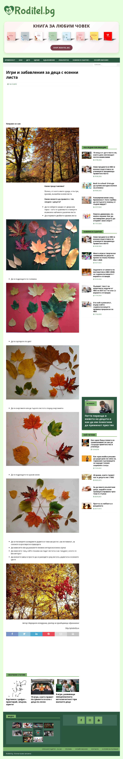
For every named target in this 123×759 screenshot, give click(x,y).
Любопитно (63, 60)
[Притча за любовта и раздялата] (86, 506)
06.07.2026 (98, 263)
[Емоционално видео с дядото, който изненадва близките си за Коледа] (48, 725)
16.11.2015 (13, 84)
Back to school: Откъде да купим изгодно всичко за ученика (105, 185)
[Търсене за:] (105, 64)
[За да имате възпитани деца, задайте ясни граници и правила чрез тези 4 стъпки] (86, 488)
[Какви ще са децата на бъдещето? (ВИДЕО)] (38, 725)
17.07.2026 (98, 223)
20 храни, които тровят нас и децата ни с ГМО (103, 476)
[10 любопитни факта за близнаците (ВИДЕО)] (38, 732)
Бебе (20, 60)
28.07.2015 (98, 508)
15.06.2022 (98, 468)
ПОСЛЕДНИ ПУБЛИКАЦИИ (95, 147)
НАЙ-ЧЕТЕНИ (89, 435)
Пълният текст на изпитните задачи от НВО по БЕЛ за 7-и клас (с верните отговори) (104, 289)
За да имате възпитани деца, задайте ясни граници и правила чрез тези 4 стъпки (104, 490)
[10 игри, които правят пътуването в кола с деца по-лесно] (42, 687)
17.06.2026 (98, 295)
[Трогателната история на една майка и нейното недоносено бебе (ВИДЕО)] (17, 725)
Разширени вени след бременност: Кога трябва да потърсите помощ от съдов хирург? (104, 200)
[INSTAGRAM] (89, 720)
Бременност (10, 60)
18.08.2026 (98, 176)
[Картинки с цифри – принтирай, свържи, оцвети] (17, 688)
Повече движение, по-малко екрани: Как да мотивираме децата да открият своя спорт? (104, 217)
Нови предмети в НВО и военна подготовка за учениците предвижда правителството (104, 170)
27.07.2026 (98, 207)
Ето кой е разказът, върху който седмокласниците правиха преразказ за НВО (103, 307)
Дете (28, 60)
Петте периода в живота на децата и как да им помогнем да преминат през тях (99, 420)
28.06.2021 (98, 496)
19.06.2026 (98, 279)
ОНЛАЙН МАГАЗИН (101, 60)
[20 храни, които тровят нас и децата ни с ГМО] (86, 477)
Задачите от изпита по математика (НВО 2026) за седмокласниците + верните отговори (104, 273)
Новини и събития (81, 60)
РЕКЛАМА (68, 749)
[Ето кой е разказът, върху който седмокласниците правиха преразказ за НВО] (86, 304)
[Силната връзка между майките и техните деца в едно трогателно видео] (48, 733)
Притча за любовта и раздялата (103, 505)
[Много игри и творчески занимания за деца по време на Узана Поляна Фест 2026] (86, 256)
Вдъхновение (49, 60)
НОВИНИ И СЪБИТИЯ (93, 232)
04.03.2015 (98, 480)
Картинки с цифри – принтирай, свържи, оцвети (16, 702)
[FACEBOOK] (81, 720)
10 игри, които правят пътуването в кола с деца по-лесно (42, 699)
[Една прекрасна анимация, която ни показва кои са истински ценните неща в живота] (38, 739)
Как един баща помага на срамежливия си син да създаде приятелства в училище (102, 443)
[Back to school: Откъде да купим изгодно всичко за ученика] (86, 185)
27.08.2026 (98, 160)
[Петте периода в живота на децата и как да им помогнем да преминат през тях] (99, 406)
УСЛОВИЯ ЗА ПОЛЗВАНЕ (110, 749)
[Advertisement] (24, 104)
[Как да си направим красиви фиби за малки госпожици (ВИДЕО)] (17, 733)
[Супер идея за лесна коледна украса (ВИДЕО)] (27, 725)
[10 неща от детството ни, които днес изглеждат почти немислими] (86, 155)
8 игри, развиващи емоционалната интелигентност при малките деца (66, 698)
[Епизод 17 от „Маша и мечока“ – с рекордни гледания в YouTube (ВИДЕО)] (27, 739)
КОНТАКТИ (94, 749)
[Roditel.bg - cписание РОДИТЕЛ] (33, 15)
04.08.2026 (98, 190)
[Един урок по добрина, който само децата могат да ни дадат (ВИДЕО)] (27, 733)
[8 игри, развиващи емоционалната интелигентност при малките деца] (67, 685)
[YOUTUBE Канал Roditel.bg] (98, 720)
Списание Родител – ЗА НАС (52, 749)
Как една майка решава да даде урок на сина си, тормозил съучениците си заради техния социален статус (104, 460)
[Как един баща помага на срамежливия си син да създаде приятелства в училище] (85, 442)
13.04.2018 (95, 449)
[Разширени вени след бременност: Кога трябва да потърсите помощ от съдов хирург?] (86, 200)
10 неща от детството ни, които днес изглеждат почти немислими (105, 155)
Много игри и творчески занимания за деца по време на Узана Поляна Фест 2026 (104, 256)
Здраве (37, 60)
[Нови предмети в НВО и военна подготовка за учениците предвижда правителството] (86, 169)
